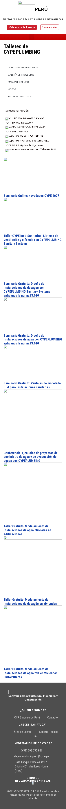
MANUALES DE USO (18, 82)
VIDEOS (11, 89)
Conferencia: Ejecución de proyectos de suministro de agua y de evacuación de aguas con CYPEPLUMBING (31, 457)
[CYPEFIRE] (33, 136)
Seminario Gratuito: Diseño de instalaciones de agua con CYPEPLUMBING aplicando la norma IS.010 (33, 339)
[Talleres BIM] (33, 149)
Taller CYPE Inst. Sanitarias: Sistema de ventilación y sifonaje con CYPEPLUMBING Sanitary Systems (33, 239)
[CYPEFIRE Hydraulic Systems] (33, 142)
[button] (31, 37)
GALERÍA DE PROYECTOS (20, 74)
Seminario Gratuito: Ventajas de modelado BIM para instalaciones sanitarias (32, 385)
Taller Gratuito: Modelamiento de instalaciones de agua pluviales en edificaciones (27, 530)
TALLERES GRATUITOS (19, 96)
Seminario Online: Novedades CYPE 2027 (31, 196)
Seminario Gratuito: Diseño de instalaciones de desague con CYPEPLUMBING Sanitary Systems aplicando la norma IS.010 (27, 289)
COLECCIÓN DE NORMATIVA (22, 67)
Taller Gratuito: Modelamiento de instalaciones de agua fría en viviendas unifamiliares (31, 673)
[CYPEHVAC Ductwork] (33, 120)
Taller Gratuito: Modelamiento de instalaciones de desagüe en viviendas (30, 601)
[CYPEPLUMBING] (33, 129)
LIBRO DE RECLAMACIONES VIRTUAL (33, 779)
